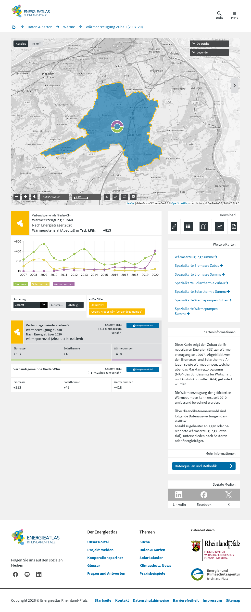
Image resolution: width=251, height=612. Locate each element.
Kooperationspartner (105, 557)
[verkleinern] (16, 197)
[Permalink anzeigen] (116, 197)
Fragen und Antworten (106, 573)
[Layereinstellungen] (133, 197)
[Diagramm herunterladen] (219, 226)
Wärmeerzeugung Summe (194, 256)
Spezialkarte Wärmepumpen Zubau (201, 300)
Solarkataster (151, 557)
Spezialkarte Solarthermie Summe (200, 291)
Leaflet (131, 203)
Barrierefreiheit (186, 600)
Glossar (93, 565)
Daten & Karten (152, 549)
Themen (147, 532)
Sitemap (233, 600)
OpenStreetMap (180, 203)
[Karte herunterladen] (204, 226)
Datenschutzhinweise (151, 600)
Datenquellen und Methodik (196, 466)
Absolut (21, 43)
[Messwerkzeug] (107, 197)
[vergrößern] (25, 197)
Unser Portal (98, 541)
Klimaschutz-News (155, 565)
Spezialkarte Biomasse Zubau (197, 265)
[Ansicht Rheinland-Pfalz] (34, 197)
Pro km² (35, 43)
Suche (144, 541)
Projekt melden (100, 549)
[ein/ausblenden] (234, 85)
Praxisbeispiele (152, 573)
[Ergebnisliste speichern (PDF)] (234, 226)
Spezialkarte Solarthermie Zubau (200, 282)
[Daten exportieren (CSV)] (188, 226)
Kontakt (122, 600)
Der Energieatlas (102, 532)
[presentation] (125, 121)
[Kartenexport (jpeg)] (124, 197)
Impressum (212, 600)
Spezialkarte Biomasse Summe (198, 274)
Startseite (103, 600)
